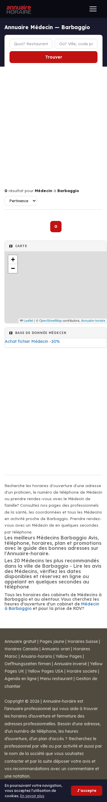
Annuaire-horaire (93, 320)
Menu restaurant (56, 678)
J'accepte (86, 790)
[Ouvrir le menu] (93, 8)
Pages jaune (52, 641)
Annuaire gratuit (20, 641)
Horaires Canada (21, 649)
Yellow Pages (69, 656)
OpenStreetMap (50, 320)
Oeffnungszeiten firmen (27, 663)
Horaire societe (82, 671)
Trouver (53, 57)
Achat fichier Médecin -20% (32, 341)
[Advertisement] (53, 123)
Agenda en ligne (20, 678)
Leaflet (28, 320)
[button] (12, 259)
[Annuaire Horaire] (18, 9)
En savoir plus (32, 796)
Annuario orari (56, 649)
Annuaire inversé (70, 663)
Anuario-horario (36, 656)
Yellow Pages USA (45, 671)
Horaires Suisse (82, 641)
